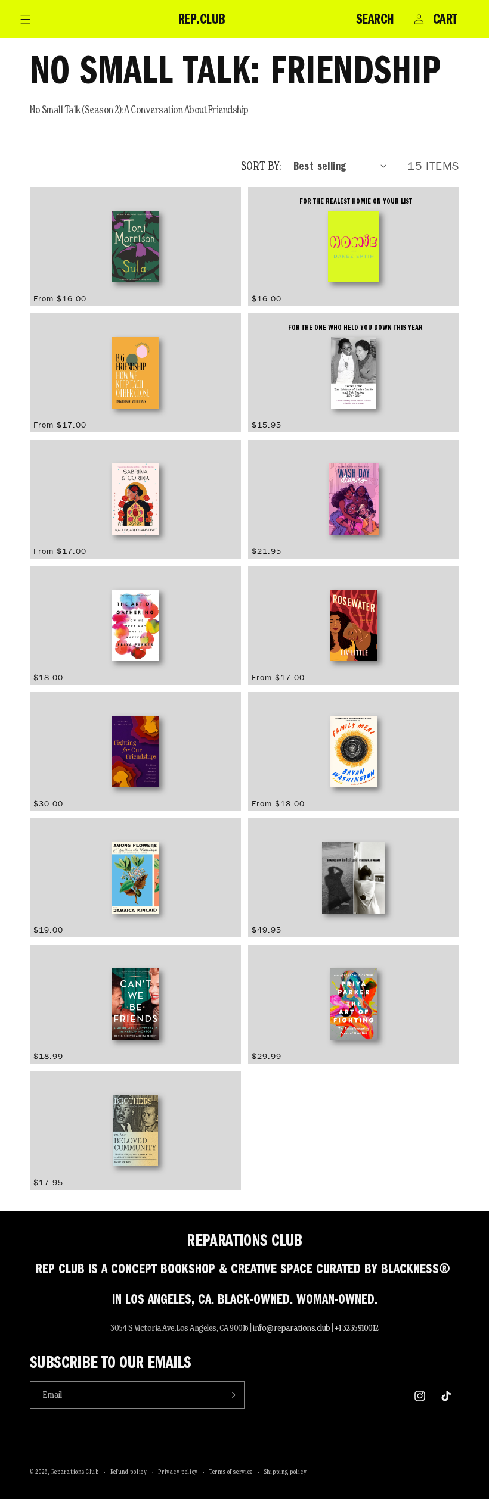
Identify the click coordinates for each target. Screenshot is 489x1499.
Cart (445, 19)
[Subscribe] (231, 1395)
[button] (25, 19)
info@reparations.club (291, 1327)
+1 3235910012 (357, 1327)
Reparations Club (75, 1471)
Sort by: (261, 165)
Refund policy (128, 1471)
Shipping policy (285, 1471)
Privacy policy (178, 1471)
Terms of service (231, 1471)
